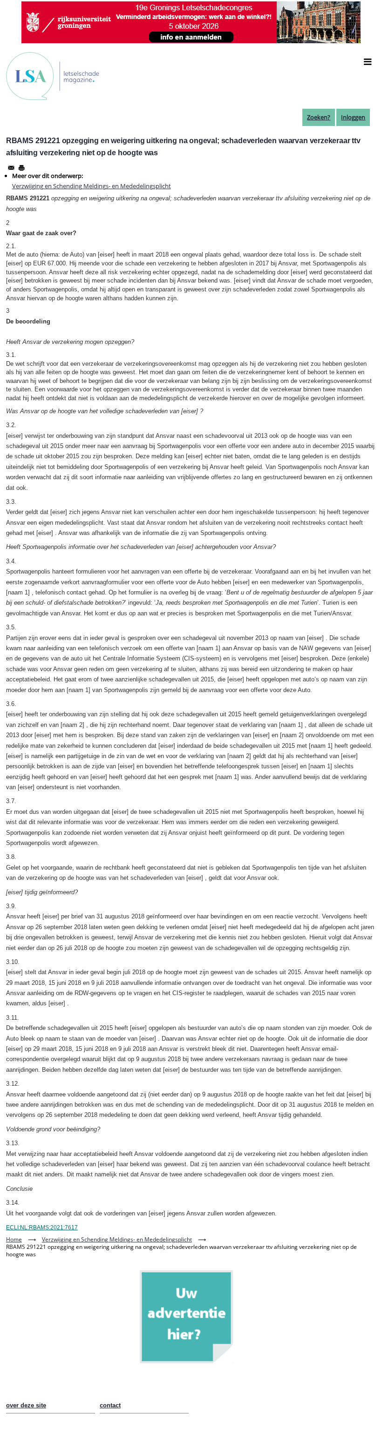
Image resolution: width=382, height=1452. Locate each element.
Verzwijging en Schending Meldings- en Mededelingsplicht (91, 186)
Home (14, 1239)
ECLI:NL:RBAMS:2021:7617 (42, 1227)
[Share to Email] (11, 168)
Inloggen (353, 117)
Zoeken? (318, 117)
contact (110, 1405)
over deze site (26, 1405)
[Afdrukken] (21, 168)
